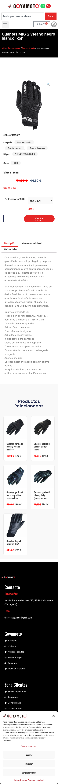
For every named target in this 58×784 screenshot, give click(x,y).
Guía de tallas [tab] (10, 249)
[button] (53, 715)
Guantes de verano (37, 148)
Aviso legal (31, 780)
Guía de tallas (9, 188)
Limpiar (31, 208)
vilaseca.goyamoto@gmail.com (18, 617)
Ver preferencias (29, 772)
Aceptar (29, 754)
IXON (16, 162)
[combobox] (22, 16)
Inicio (4, 48)
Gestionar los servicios (28, 746)
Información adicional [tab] (31, 243)
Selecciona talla (15, 199)
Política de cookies (20, 780)
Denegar (29, 763)
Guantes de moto (14, 48)
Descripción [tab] (9, 243)
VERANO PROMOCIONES (25, 154)
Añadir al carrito (39, 219)
